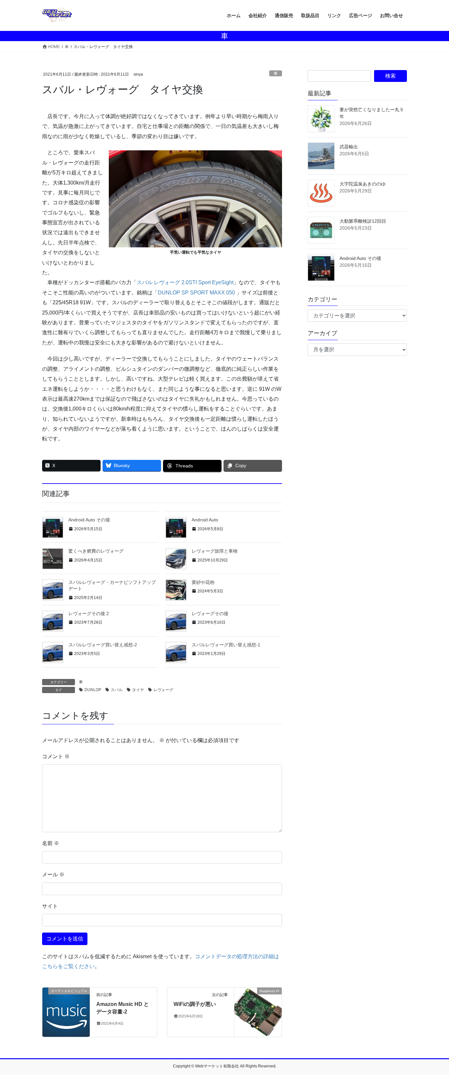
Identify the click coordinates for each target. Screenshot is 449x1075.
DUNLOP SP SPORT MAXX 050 (196, 292)
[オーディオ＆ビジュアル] (66, 1012)
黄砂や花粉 (203, 582)
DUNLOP (92, 690)
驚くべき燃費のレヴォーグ (96, 551)
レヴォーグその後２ (89, 613)
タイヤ (138, 690)
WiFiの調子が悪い (195, 1004)
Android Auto (205, 519)
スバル (117, 690)
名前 (50, 843)
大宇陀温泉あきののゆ (363, 184)
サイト (50, 906)
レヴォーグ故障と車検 (215, 551)
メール (53, 874)
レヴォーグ (163, 690)
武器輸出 (349, 146)
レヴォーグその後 (210, 613)
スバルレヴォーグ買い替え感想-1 (226, 644)
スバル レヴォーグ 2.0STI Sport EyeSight (185, 282)
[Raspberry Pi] (258, 1008)
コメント (56, 756)
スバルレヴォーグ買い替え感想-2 (102, 644)
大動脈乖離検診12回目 (363, 221)
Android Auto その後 (89, 519)
